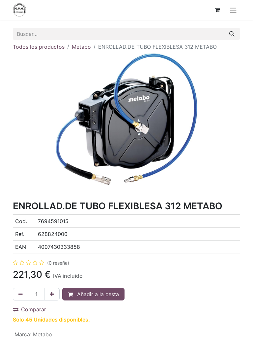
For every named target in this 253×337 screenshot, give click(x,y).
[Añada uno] (52, 294)
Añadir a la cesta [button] (97, 294)
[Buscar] (232, 34)
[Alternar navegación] (233, 10)
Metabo (81, 46)
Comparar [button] (33, 309)
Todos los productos (39, 46)
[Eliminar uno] (20, 294)
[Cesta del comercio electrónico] (217, 9)
